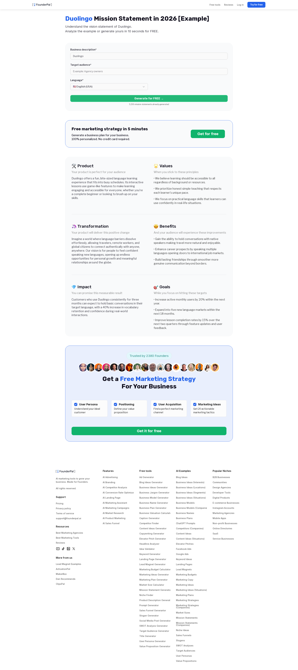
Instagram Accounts (223, 508)
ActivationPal (63, 569)
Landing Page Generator (152, 559)
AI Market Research (113, 513)
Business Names (185, 513)
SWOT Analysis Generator (153, 625)
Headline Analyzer (149, 543)
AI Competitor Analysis (115, 487)
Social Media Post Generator (155, 620)
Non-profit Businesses (225, 523)
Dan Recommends (65, 579)
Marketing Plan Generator (153, 579)
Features (108, 470)
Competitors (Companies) (190, 528)
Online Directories (222, 528)
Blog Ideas (181, 477)
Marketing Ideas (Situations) (191, 590)
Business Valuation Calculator (155, 513)
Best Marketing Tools (67, 537)
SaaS (215, 533)
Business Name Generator (153, 502)
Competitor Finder (149, 523)
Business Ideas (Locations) (190, 487)
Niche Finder (146, 595)
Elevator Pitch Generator (152, 538)
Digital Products (221, 497)
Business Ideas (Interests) (190, 482)
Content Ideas (183, 533)
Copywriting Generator (151, 533)
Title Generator (147, 636)
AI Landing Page (111, 497)
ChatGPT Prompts (185, 523)
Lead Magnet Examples (68, 564)
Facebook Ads (183, 549)
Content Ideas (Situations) (190, 538)
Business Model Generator (153, 497)
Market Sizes (183, 612)
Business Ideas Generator (153, 487)
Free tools (145, 470)
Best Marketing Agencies (69, 532)
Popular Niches (222, 470)
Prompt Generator (149, 605)
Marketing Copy (184, 579)
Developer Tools (221, 492)
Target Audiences (185, 650)
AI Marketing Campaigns (116, 508)
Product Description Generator (155, 600)
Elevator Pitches (185, 543)
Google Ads (182, 554)
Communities (220, 482)
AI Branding (109, 482)
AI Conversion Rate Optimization (120, 492)
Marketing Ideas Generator (154, 574)
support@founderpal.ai (68, 518)
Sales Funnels (183, 635)
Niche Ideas (182, 630)
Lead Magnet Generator (152, 564)
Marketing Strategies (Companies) (187, 606)
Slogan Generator (149, 615)
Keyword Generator (149, 554)
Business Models (185, 502)
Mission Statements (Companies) (187, 624)
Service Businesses (223, 538)
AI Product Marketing (114, 518)
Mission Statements (187, 617)
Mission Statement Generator (155, 590)
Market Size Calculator (151, 584)
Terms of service (65, 513)
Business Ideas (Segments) (191, 492)
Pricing (59, 503)
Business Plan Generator (152, 508)
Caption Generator (149, 518)
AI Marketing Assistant (115, 502)
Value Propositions (186, 661)
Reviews (60, 542)
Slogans (180, 640)
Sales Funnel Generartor (152, 610)
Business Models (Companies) (192, 508)
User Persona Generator (152, 641)
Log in (240, 4)
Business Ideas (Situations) (191, 497)
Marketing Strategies (187, 600)
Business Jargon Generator (154, 492)
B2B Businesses (221, 477)
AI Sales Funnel (111, 523)
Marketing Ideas (185, 584)
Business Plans (184, 518)
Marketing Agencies (223, 513)
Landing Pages (184, 564)
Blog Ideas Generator (151, 482)
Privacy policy (63, 508)
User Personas (184, 655)
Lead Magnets (184, 569)
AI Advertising (110, 477)
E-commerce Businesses (226, 502)
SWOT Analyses (184, 645)
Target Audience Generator (154, 631)
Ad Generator (146, 477)
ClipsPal (60, 584)
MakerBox (61, 574)
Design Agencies (222, 487)
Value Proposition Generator (154, 646)
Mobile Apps (219, 518)
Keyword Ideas (184, 559)
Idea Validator (147, 549)
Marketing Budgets (186, 574)
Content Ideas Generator (152, 528)
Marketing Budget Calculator (155, 569)
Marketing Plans (185, 595)
